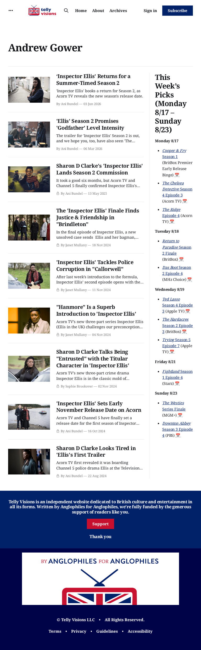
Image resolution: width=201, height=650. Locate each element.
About (98, 10)
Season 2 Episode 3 (177, 325)
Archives (118, 10)
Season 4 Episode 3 (177, 189)
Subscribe (177, 10)
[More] (11, 10)
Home (81, 10)
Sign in (150, 10)
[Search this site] (66, 10)
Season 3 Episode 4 (177, 429)
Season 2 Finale (176, 246)
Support (100, 523)
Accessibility (140, 631)
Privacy (78, 631)
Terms (55, 631)
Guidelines (107, 631)
